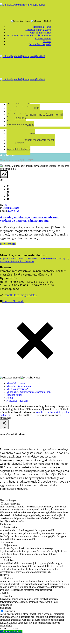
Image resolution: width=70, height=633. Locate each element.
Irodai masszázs (11, 207)
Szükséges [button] (5, 607)
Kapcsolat (5, 258)
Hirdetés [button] (4, 574)
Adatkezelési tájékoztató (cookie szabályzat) (46, 258)
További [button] (4, 592)
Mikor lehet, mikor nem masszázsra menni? (35, 114)
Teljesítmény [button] (6, 542)
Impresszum (17, 258)
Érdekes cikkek (16, 118)
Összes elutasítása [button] (44, 415)
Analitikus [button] (5, 557)
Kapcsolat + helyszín (18, 149)
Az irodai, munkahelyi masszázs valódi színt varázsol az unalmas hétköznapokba (29, 218)
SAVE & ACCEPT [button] (10, 628)
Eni (5, 204)
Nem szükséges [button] (8, 500)
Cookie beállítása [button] (23, 415)
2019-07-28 (13, 210)
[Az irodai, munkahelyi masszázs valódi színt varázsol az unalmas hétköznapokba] (0, 163)
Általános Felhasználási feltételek (17, 261)
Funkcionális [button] (6, 524)
